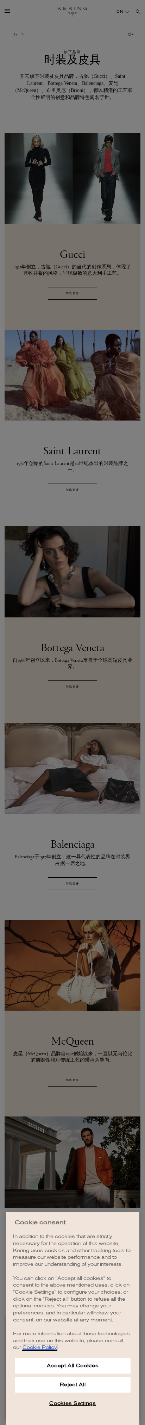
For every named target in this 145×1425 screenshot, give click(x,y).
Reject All (73, 1384)
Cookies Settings (72, 1403)
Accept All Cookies (73, 1365)
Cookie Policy (40, 1347)
